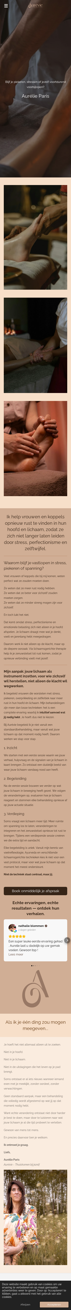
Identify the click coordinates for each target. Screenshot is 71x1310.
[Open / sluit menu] (6, 5)
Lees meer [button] (16, 954)
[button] (4, 940)
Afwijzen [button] (25, 1304)
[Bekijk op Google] (12, 928)
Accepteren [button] (54, 1304)
